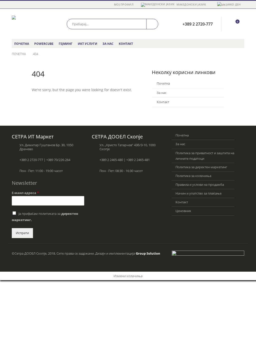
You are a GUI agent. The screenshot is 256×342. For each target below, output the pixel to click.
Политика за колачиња (193, 176)
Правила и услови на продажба (200, 185)
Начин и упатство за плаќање (199, 193)
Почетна (21, 44)
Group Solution (148, 253)
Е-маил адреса (25, 193)
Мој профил (124, 4)
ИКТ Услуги (87, 44)
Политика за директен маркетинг (201, 167)
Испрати (22, 233)
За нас (108, 44)
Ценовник (183, 211)
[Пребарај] (152, 24)
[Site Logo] (33, 24)
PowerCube (44, 44)
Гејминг (65, 44)
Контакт (126, 44)
